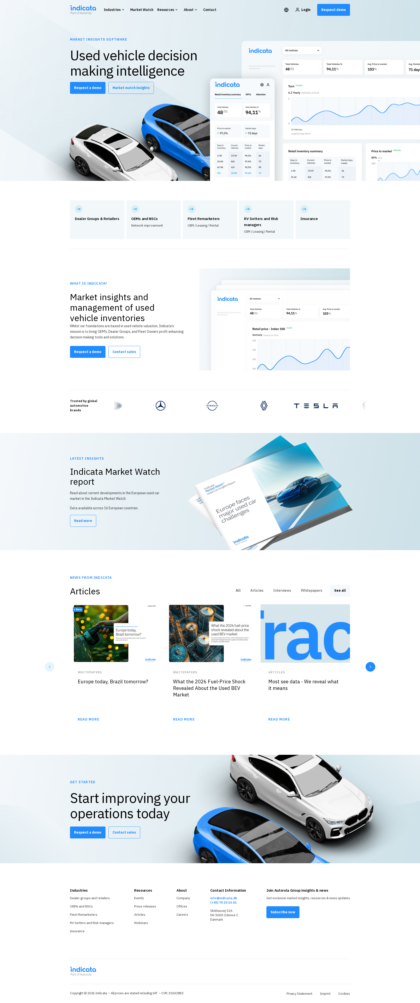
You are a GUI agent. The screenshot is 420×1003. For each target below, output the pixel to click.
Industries (112, 10)
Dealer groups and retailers (90, 898)
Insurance (77, 931)
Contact (209, 10)
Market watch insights (131, 88)
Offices (181, 906)
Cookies (344, 994)
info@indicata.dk (223, 898)
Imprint (325, 994)
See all (340, 590)
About (188, 10)
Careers (182, 915)
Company (183, 898)
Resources (165, 10)
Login (305, 10)
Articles (139, 915)
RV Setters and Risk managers (92, 923)
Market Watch (141, 10)
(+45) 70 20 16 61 (223, 902)
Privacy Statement (299, 994)
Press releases (145, 906)
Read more (83, 521)
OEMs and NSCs (81, 906)
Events (139, 898)
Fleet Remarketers (83, 915)
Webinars (141, 923)
